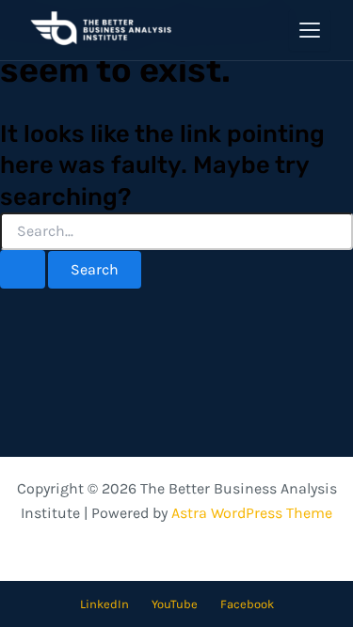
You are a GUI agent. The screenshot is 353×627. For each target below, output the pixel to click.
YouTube (175, 604)
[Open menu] (309, 30)
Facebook (247, 604)
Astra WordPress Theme (251, 513)
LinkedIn (104, 604)
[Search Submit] (22, 269)
